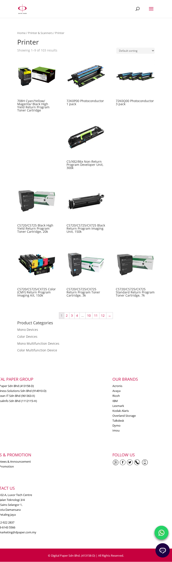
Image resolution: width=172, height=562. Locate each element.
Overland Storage (124, 416)
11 (96, 315)
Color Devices (27, 336)
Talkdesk (118, 421)
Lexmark (118, 406)
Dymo (116, 425)
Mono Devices (27, 329)
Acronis (117, 386)
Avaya (116, 391)
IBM (115, 401)
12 (103, 315)
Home (21, 33)
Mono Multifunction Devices (38, 343)
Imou (116, 430)
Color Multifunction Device (37, 350)
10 (89, 315)
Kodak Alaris (120, 411)
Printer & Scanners (40, 33)
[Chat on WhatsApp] (161, 533)
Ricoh (116, 396)
